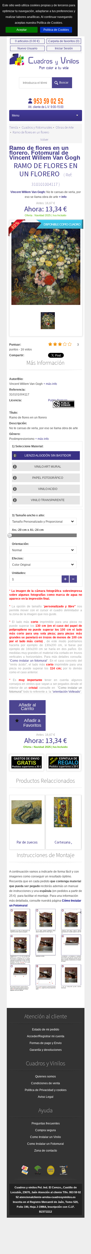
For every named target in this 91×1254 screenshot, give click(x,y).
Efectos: (18, 558)
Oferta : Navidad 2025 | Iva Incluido (45, 215)
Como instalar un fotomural (28, 660)
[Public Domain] (63, 407)
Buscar (63, 82)
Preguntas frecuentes (46, 1123)
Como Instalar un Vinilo (45, 1137)
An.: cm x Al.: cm (28, 530)
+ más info (50, 384)
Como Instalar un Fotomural (45, 1144)
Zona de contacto (45, 1150)
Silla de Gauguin (78, 842)
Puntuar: (15, 344)
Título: (13, 412)
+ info (62, 197)
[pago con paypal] (51, 1169)
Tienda (13, 127)
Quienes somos (45, 1076)
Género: (14, 434)
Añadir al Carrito (27, 707)
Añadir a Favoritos (32, 723)
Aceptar (22, 29)
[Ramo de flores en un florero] (48, 328)
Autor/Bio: (16, 379)
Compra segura (45, 1130)
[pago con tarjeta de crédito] (25, 1169)
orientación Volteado (66, 691)
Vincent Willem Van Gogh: (28, 192)
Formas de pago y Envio (46, 1043)
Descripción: (18, 423)
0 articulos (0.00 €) (27, 41)
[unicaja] (38, 1169)
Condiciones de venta (45, 1083)
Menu (15, 115)
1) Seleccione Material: (27, 446)
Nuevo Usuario (27, 48)
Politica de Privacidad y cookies (45, 1090)
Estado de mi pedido (45, 1029)
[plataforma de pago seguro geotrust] (63, 1169)
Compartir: (16, 355)
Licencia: (15, 400)
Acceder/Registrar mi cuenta (45, 1036)
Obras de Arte (65, 127)
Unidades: (19, 573)
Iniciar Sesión (64, 48)
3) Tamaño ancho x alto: (28, 515)
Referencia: (17, 389)
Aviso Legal (45, 1097)
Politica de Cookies (56, 29)
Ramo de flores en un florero (31, 132)
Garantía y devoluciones (46, 1050)
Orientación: (20, 544)
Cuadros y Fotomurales (37, 127)
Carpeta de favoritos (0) (63, 41)
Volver (44, 139)
